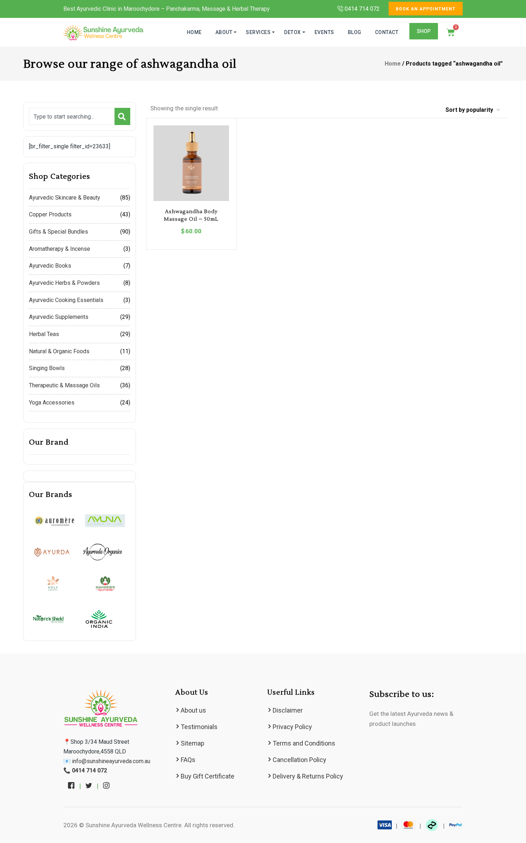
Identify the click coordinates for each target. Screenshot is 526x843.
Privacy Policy (292, 727)
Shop (423, 31)
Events (324, 32)
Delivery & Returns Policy (308, 776)
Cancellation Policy (299, 759)
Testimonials (199, 727)
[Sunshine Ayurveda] (103, 32)
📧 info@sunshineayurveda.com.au (106, 761)
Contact (387, 32)
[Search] (122, 116)
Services (258, 32)
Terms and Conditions (304, 743)
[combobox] (72, 116)
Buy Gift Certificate (207, 776)
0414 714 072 (361, 8)
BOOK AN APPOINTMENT (426, 8)
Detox (292, 32)
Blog (354, 32)
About (224, 32)
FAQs (188, 759)
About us (193, 710)
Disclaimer (288, 710)
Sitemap (192, 743)
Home (194, 32)
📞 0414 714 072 (85, 770)
